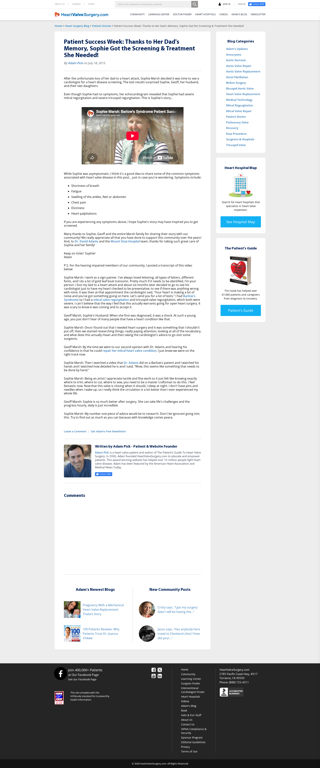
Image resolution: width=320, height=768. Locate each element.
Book (184, 710)
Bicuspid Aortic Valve (240, 88)
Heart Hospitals (190, 696)
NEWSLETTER (258, 14)
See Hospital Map (240, 221)
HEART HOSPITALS (205, 14)
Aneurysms (233, 54)
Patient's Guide (240, 310)
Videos (185, 701)
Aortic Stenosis (236, 60)
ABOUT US (60, 4)
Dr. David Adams (86, 241)
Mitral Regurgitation (239, 105)
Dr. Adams (131, 363)
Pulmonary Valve (237, 122)
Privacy (185, 747)
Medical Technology (239, 100)
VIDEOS (223, 14)
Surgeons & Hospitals (240, 139)
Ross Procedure (236, 133)
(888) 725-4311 (239, 682)
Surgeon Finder (190, 683)
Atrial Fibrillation (237, 77)
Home (58, 26)
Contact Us (187, 724)
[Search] (194, 4)
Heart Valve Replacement (243, 94)
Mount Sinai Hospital (125, 241)
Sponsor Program (192, 737)
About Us (186, 719)
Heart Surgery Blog (77, 26)
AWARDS (76, 4)
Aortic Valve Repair (238, 66)
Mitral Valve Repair (238, 111)
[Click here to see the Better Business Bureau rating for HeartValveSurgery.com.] (251, 692)
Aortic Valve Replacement (243, 71)
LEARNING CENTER (158, 14)
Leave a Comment (75, 431)
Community (188, 674)
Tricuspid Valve (236, 145)
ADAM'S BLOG (239, 14)
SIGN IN (241, 4)
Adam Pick (75, 63)
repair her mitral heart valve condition (129, 351)
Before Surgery (236, 83)
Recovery (232, 128)
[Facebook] (60, 673)
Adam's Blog (188, 706)
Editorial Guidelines (193, 742)
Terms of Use (189, 751)
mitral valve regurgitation (111, 300)
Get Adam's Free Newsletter (108, 431)
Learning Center (191, 679)
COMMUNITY (137, 14)
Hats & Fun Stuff (191, 715)
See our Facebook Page (82, 679)
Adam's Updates (237, 49)
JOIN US (226, 4)
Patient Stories (101, 26)
